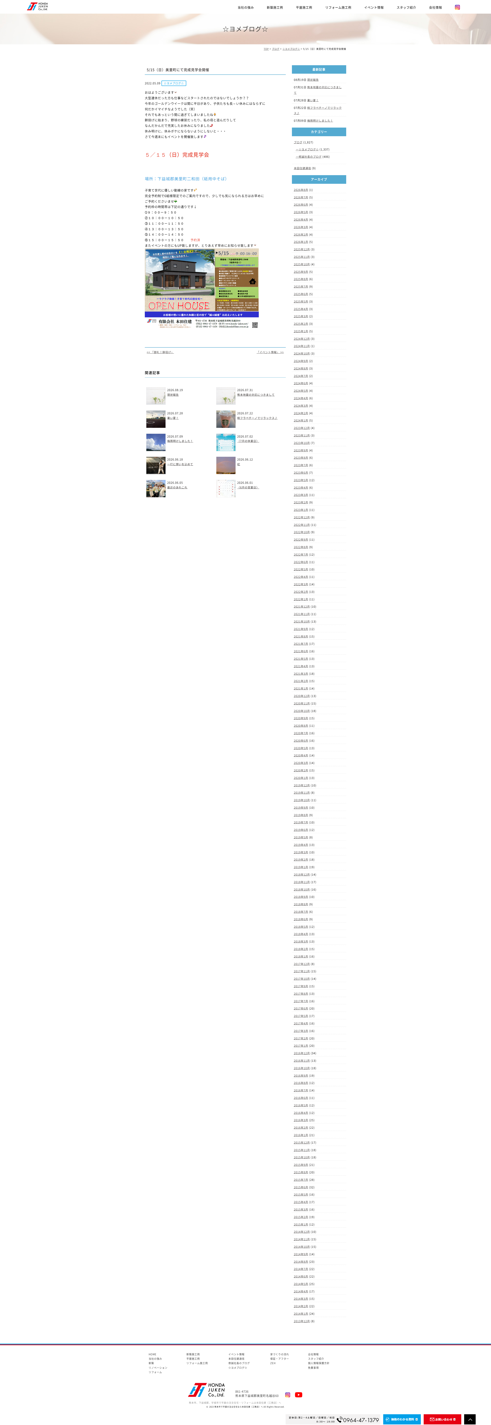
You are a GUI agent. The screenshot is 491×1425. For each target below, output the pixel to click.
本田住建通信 (302, 168)
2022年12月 (302, 517)
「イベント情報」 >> (270, 352)
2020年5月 (301, 748)
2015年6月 (301, 1187)
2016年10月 (302, 1068)
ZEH (273, 1363)
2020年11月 (302, 703)
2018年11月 (302, 882)
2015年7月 (301, 1179)
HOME (153, 1354)
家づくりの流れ (279, 1354)
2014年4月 (301, 1291)
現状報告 (173, 394)
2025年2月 (301, 323)
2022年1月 (301, 599)
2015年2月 (301, 1217)
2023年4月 (301, 487)
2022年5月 (301, 569)
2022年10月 (302, 532)
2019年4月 (301, 845)
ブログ (298, 142)
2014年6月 (301, 1276)
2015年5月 (301, 1194)
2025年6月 (301, 294)
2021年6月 (301, 651)
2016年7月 (301, 1090)
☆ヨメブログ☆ (309, 149)
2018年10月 (302, 889)
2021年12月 (302, 606)
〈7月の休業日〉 (248, 441)
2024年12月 (302, 338)
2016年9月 (301, 1075)
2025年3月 (301, 316)
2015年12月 (302, 1142)
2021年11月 (302, 614)
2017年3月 (301, 1031)
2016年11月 (302, 1060)
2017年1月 (301, 1045)
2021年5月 (301, 658)
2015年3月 (301, 1209)
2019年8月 (301, 815)
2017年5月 (301, 1016)
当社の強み (246, 7)
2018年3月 (301, 941)
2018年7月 (301, 911)
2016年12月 (302, 1053)
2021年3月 (301, 673)
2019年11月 (302, 792)
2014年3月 (301, 1298)
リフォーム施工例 (338, 7)
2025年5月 (301, 301)
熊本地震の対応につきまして (256, 394)
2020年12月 (302, 696)
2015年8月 (301, 1172)
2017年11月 (302, 971)
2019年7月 (301, 822)
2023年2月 (301, 502)
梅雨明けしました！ (180, 441)
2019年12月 (302, 785)
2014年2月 (301, 1306)
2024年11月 (302, 346)
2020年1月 (301, 778)
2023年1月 (301, 510)
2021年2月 (301, 681)
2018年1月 (301, 956)
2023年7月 (301, 465)
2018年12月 (302, 874)
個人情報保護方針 (319, 1363)
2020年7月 (301, 733)
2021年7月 (301, 643)
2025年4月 (301, 309)
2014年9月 (301, 1254)
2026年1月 (301, 242)
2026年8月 (301, 190)
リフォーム (155, 1372)
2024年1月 (301, 420)
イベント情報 (374, 7)
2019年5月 (301, 837)
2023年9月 (301, 450)
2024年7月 (301, 376)
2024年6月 (301, 383)
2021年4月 (301, 666)
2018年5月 (301, 926)
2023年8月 (301, 457)
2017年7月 (301, 1001)
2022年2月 (301, 591)
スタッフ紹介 (406, 7)
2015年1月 (301, 1224)
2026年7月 (301, 197)
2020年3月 (301, 763)
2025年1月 (301, 331)
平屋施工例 (304, 7)
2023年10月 (302, 443)
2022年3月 (301, 584)
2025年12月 (302, 249)
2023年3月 (301, 495)
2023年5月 (301, 480)
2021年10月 (302, 621)
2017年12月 (302, 964)
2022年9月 (301, 539)
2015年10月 (302, 1157)
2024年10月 (302, 353)
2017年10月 (302, 978)
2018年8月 (301, 904)
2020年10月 (302, 711)
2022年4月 (301, 577)
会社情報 (435, 7)
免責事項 (313, 1367)
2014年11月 (302, 1239)
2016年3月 (301, 1120)
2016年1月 (301, 1135)
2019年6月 (301, 830)
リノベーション (158, 1367)
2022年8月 (301, 547)
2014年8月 (301, 1261)
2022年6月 (301, 562)
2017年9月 (301, 986)
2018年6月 (301, 919)
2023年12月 (302, 428)
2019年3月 (301, 852)
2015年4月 (301, 1202)
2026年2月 (301, 234)
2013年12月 (302, 1321)
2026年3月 (301, 227)
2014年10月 (302, 1246)
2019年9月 (301, 807)
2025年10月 (302, 264)
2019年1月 (301, 867)
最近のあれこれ (177, 487)
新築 (151, 1363)
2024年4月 (301, 398)
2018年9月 (301, 897)
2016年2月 (301, 1127)
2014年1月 (301, 1313)
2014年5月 (301, 1284)
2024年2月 (301, 413)
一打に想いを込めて (180, 464)
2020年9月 (301, 718)
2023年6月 (301, 472)
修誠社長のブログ (310, 156)
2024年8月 (301, 368)
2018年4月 (301, 934)
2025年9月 (301, 271)
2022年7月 (301, 554)
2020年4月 (301, 755)
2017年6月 (301, 1008)
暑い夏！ (173, 418)
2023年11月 (302, 435)
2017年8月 (301, 993)
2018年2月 (301, 949)
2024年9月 (301, 361)
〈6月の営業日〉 (248, 487)
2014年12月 (302, 1231)
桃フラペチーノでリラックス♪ (257, 418)
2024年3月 (301, 405)
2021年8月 (301, 636)
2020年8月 (301, 725)
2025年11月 (302, 257)
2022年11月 (302, 525)
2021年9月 (301, 629)
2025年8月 (301, 279)
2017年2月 (301, 1038)
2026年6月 (301, 204)
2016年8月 (301, 1083)
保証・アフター (279, 1358)
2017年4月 (301, 1023)
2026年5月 (301, 212)
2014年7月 (301, 1269)
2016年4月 (301, 1113)
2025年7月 (301, 286)
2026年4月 (301, 219)
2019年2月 (301, 859)
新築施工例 (275, 7)
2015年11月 (302, 1150)
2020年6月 (301, 740)
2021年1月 (301, 688)
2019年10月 (302, 800)
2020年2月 (301, 770)
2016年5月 (301, 1105)
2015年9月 (301, 1165)
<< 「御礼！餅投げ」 (160, 352)
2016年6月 (301, 1098)
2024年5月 (301, 390)
